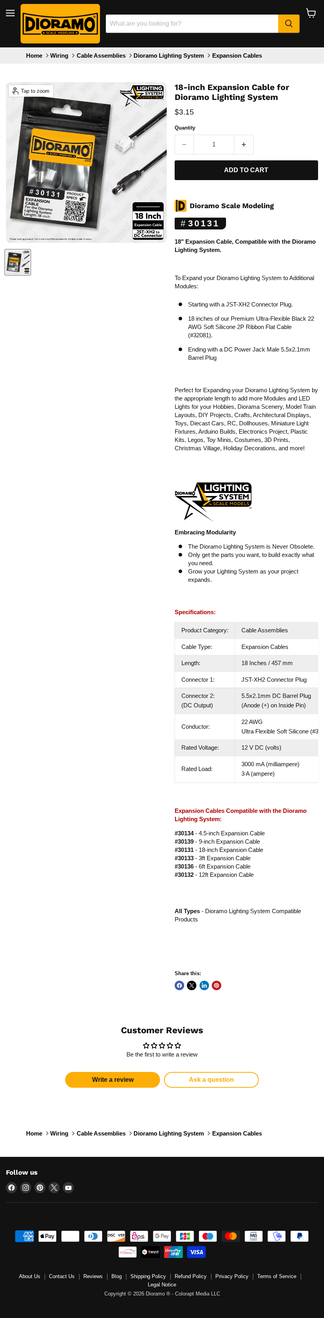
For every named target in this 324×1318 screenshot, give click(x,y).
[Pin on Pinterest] (216, 985)
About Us (29, 1276)
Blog (116, 1276)
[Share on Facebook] (179, 985)
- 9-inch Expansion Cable (217, 841)
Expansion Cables (237, 55)
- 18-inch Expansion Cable (219, 849)
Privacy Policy (232, 1276)
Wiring (59, 55)
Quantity (185, 128)
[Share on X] (191, 985)
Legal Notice (162, 1285)
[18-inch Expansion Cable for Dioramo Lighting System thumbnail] (17, 262)
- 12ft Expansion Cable (214, 874)
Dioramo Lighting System (169, 55)
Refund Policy (191, 1276)
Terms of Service (276, 1276)
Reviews (93, 1276)
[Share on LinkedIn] (204, 985)
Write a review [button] (113, 1079)
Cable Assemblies (101, 55)
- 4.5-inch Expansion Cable (220, 833)
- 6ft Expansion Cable (213, 866)
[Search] (289, 24)
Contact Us (62, 1276)
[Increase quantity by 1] (244, 144)
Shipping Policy (148, 1276)
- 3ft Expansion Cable (213, 858)
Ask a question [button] (211, 1079)
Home (34, 55)
